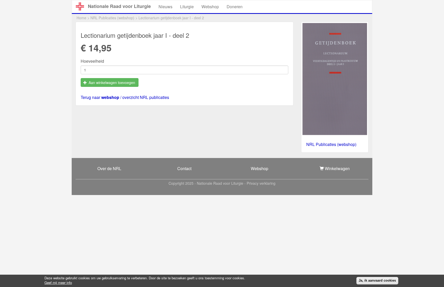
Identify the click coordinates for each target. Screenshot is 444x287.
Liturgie (187, 7)
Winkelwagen (337, 168)
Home (81, 17)
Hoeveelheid (92, 61)
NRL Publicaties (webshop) (112, 17)
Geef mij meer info (58, 282)
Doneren (235, 7)
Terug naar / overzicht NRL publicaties (125, 97)
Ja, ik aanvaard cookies (377, 280)
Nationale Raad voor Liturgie (119, 6)
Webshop (210, 7)
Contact (184, 168)
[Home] (82, 6)
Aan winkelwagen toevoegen (111, 82)
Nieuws (165, 7)
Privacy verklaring (261, 183)
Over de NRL (109, 168)
